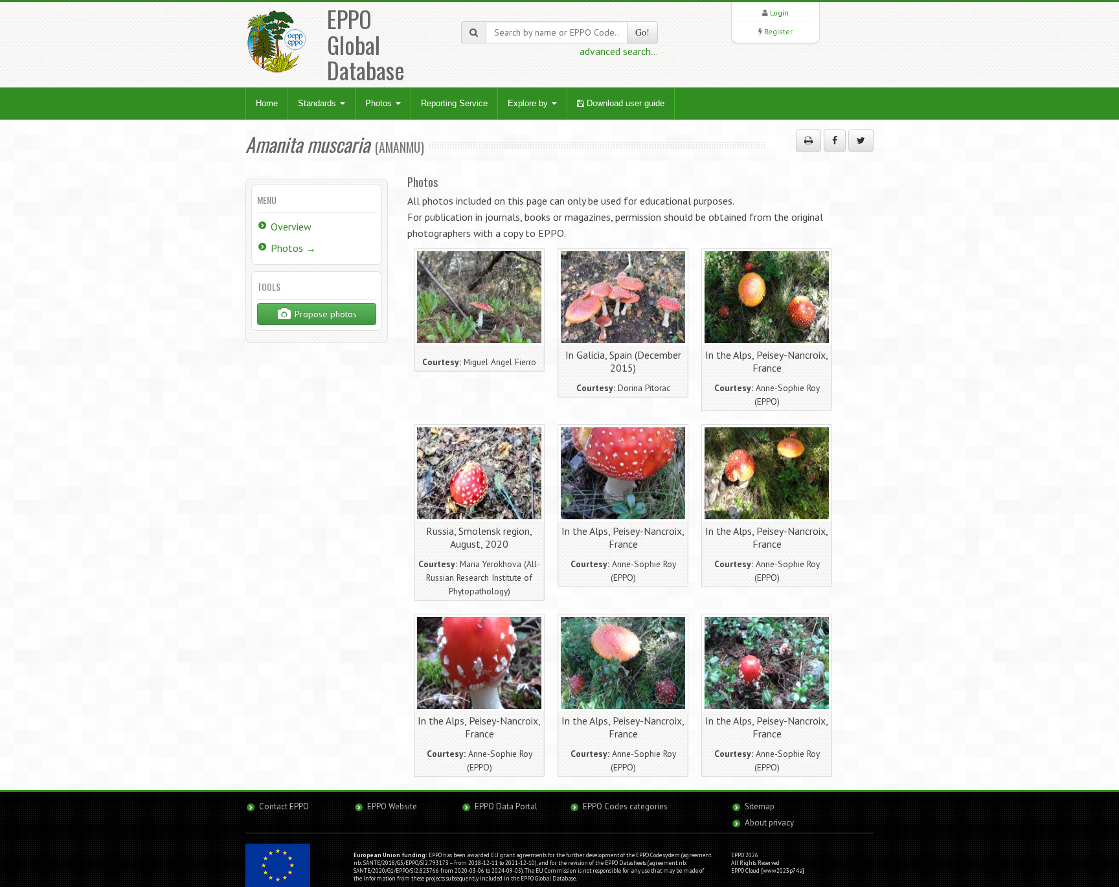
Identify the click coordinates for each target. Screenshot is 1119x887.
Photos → (293, 247)
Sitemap (759, 806)
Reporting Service (454, 103)
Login (779, 12)
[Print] (808, 140)
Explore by (529, 103)
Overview (291, 226)
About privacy (769, 822)
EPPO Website (392, 806)
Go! (642, 32)
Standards (318, 103)
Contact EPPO (284, 806)
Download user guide (624, 103)
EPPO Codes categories (625, 806)
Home (267, 103)
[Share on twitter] (861, 140)
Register (778, 31)
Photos (379, 103)
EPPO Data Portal (506, 806)
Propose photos (324, 314)
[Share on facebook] (835, 140)
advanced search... (619, 51)
